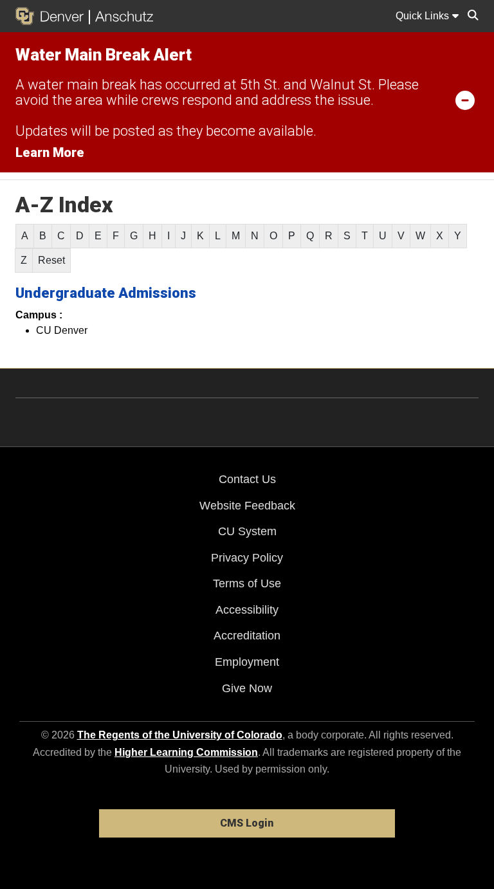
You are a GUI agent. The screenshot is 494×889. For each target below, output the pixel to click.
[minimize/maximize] (465, 100)
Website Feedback (247, 505)
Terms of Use (247, 583)
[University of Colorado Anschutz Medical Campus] (121, 16)
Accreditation (247, 635)
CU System (247, 531)
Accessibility (247, 609)
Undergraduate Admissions (105, 293)
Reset (51, 260)
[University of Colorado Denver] (52, 16)
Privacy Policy (247, 557)
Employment (247, 661)
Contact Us (247, 479)
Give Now (247, 688)
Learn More (49, 152)
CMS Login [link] (246, 823)
